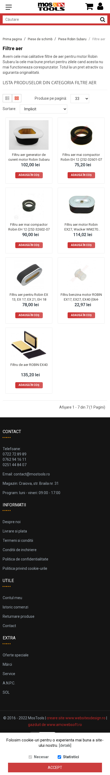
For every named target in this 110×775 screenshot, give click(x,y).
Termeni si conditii (18, 540)
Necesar (41, 757)
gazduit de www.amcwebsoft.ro (55, 724)
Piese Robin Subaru (72, 39)
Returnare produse (18, 616)
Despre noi (12, 522)
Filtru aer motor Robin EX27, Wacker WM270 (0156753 (81, 229)
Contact (9, 626)
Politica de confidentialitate (25, 559)
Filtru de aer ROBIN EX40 (29, 365)
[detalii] (65, 745)
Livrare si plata (15, 531)
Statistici (71, 757)
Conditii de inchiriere (20, 550)
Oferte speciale (16, 655)
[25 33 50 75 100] (79, 98)
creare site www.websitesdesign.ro (76, 718)
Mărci (7, 664)
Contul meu (12, 598)
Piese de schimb (40, 39)
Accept (55, 767)
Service (9, 674)
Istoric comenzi (15, 607)
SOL (6, 692)
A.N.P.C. (9, 683)
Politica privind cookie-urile (25, 568)
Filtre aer (98, 39)
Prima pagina (12, 39)
